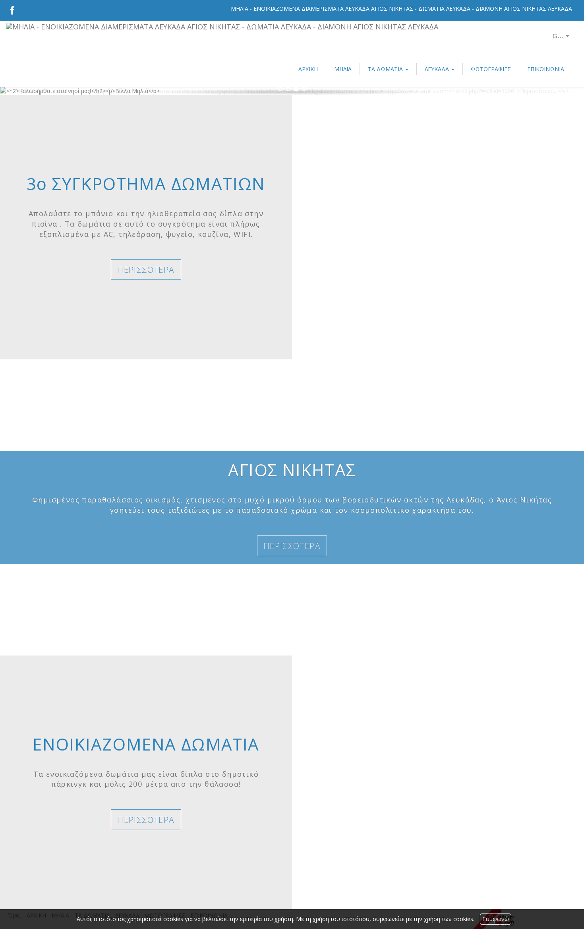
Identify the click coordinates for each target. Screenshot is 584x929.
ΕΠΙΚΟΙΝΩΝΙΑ (545, 69)
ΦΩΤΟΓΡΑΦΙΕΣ (491, 69)
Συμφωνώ (495, 919)
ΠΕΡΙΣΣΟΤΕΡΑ (145, 269)
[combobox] (557, 36)
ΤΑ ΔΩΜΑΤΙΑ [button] (386, 69)
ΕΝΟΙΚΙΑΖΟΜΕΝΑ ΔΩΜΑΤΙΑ (146, 744)
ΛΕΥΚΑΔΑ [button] (438, 69)
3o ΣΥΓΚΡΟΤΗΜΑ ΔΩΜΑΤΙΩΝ (146, 183)
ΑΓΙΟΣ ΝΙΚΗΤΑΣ (292, 469)
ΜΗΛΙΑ (343, 69)
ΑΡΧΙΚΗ (308, 69)
